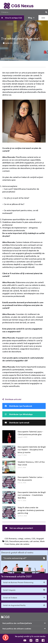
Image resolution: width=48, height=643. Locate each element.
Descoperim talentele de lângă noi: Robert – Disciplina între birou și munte (32, 450)
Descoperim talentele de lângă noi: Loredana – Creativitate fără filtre (32, 495)
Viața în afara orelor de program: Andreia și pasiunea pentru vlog (31, 510)
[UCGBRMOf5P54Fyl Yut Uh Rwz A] (24, 640)
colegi (20, 538)
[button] (24, 406)
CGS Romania (11, 538)
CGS (33, 538)
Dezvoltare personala (18, 541)
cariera (27, 538)
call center (34, 541)
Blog (30, 17)
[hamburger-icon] (43, 17)
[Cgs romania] (31, 640)
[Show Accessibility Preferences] (5, 637)
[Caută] (46, 12)
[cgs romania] (37, 640)
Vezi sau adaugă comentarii (21, 528)
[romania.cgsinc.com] (18, 6)
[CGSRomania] (43, 640)
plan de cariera (22, 544)
